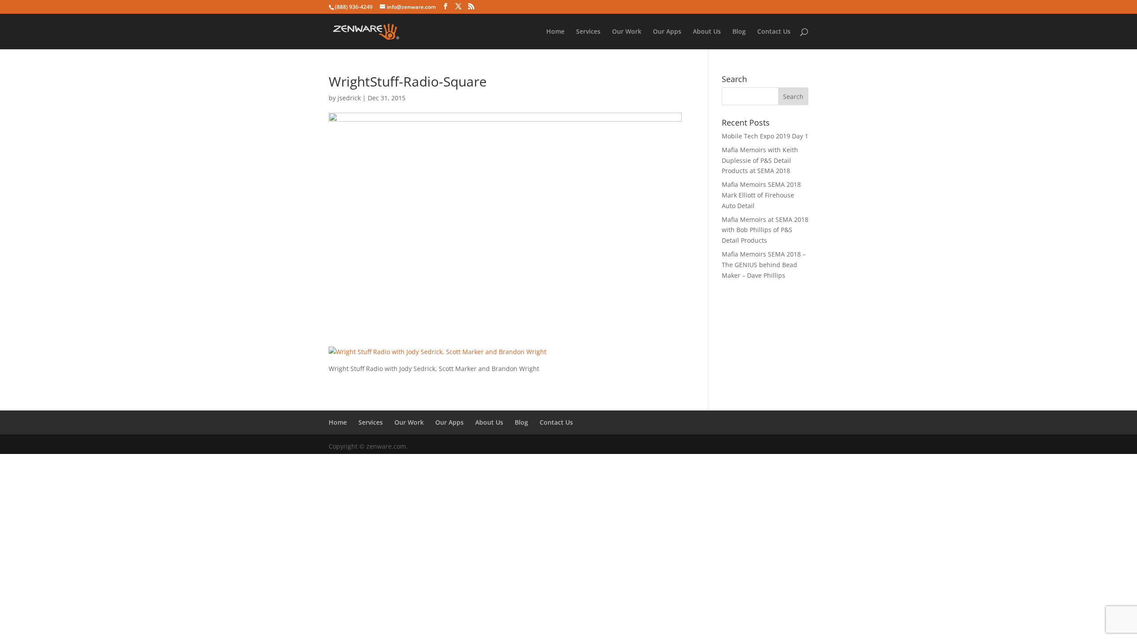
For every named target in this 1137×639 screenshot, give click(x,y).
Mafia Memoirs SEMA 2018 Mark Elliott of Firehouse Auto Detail (761, 195)
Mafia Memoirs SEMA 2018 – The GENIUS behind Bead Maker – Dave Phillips (764, 265)
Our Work (626, 32)
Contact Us (774, 32)
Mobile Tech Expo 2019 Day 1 (765, 136)
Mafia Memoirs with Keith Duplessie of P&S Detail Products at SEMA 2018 (760, 160)
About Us (707, 32)
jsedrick (349, 98)
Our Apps (667, 32)
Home (555, 32)
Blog (739, 32)
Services (588, 32)
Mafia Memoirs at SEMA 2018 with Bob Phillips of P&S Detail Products (765, 230)
